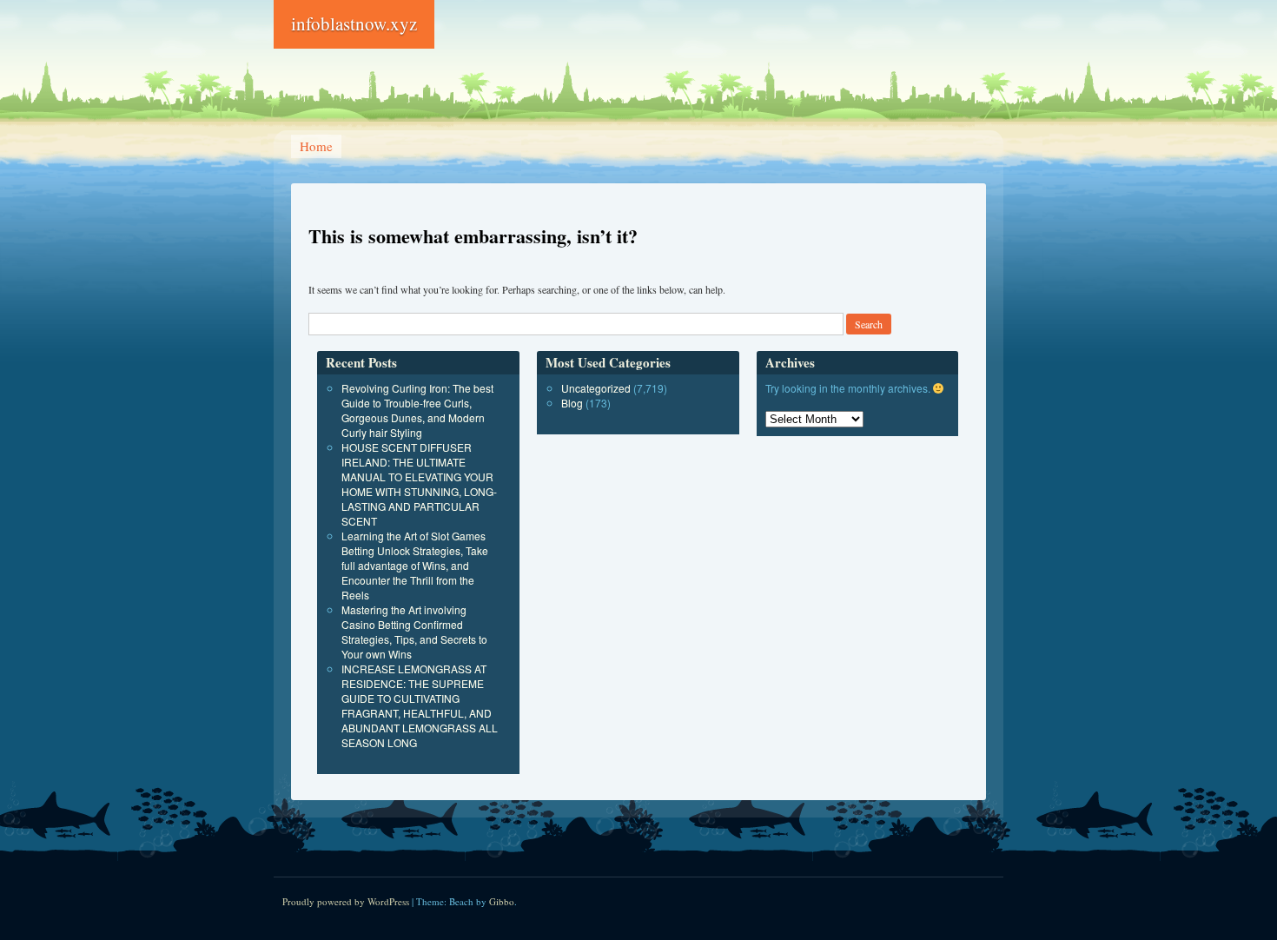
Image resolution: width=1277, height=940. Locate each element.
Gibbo (501, 901)
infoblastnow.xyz (354, 23)
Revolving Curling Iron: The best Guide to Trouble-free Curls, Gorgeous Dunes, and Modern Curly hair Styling (417, 410)
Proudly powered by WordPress (345, 901)
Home (316, 146)
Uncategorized (596, 388)
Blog (572, 402)
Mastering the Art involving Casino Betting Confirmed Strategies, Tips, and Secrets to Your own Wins (414, 631)
